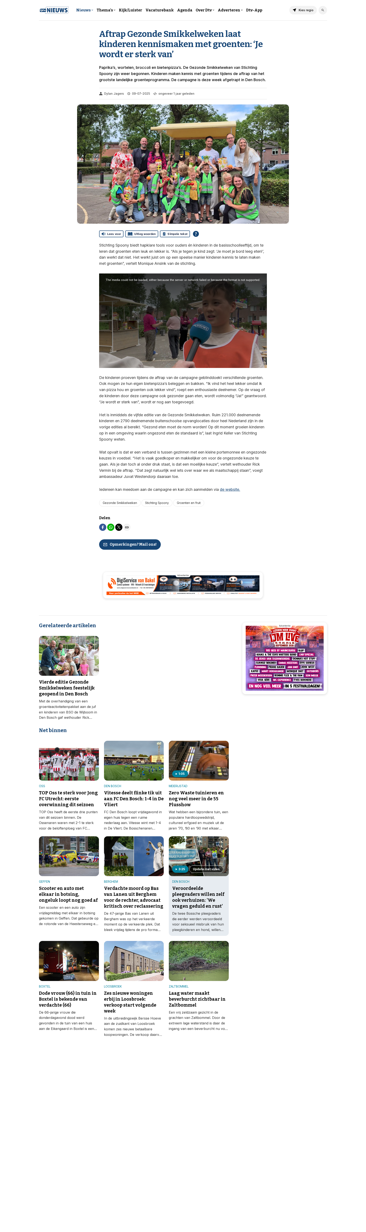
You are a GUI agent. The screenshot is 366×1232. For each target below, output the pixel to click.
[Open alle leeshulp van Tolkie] (196, 234)
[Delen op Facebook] (102, 527)
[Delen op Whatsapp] (110, 527)
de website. (230, 489)
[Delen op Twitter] (118, 527)
